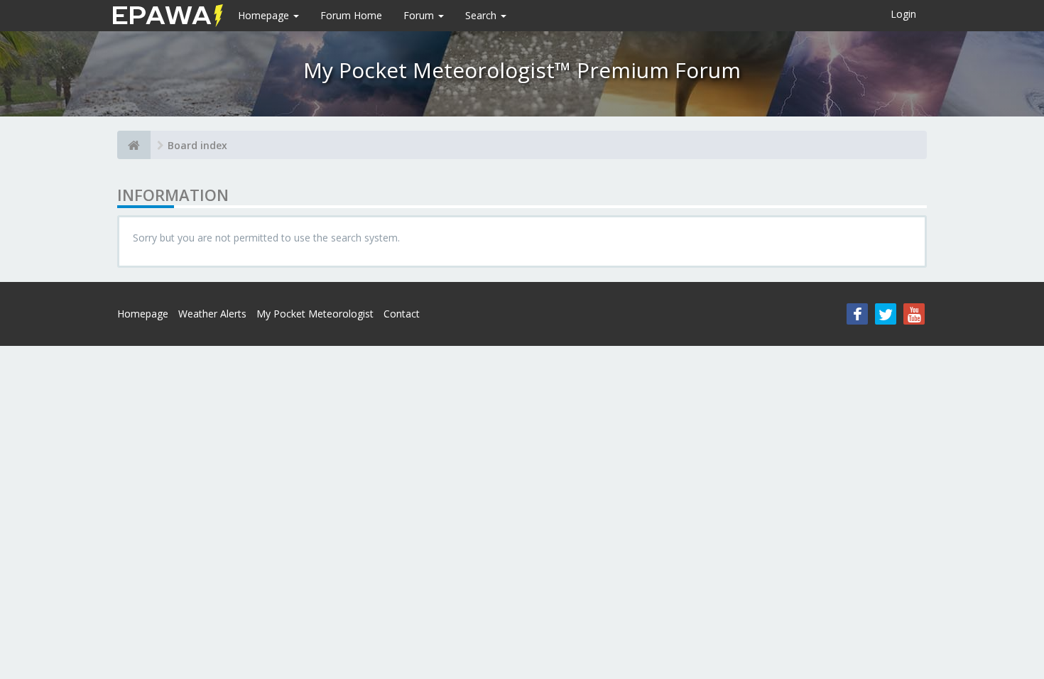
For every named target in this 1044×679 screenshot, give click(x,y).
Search (482, 15)
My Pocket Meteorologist (315, 313)
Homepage (265, 15)
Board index (197, 145)
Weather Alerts (212, 313)
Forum (420, 15)
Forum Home (351, 15)
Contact (402, 313)
